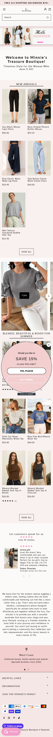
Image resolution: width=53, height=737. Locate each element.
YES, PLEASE (26, 370)
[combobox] (26, 17)
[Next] (49, 296)
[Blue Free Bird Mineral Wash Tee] (39, 416)
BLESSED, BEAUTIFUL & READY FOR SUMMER (26, 335)
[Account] (45, 9)
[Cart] (50, 9)
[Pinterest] (14, 718)
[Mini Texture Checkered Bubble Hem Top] (13, 210)
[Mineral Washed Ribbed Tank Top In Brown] (13, 467)
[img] (26, 537)
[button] (24, 576)
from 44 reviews (26, 540)
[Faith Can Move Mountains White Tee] (13, 416)
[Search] (47, 17)
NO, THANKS (26, 379)
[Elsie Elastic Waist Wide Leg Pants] (13, 158)
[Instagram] (9, 718)
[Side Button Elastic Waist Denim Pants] (39, 158)
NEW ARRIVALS (26, 84)
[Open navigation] (10, 9)
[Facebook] (4, 718)
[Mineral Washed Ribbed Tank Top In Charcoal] (39, 467)
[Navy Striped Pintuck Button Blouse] (39, 106)
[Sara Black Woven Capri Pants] (13, 106)
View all (26, 252)
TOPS (24, 295)
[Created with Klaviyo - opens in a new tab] (27, 394)
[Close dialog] (48, 344)
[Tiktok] (19, 718)
